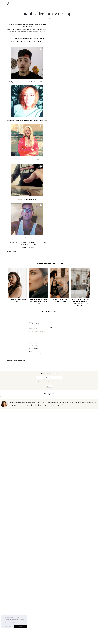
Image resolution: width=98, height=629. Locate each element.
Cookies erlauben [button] (20, 626)
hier (17, 24)
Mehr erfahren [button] (11, 622)
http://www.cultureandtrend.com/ (36, 354)
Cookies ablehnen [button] (7, 626)
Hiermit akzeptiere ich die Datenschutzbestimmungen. (50, 381)
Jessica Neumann (33, 343)
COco (30, 322)
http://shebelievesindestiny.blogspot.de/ (37, 331)
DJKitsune (19, 199)
